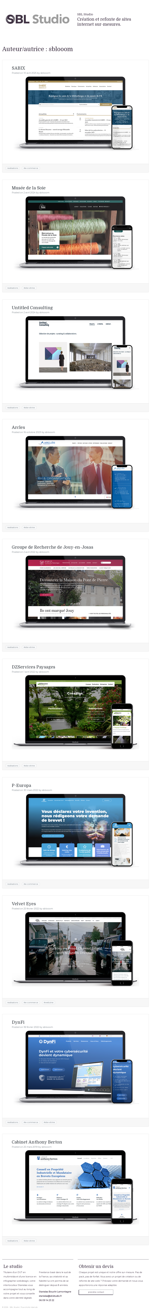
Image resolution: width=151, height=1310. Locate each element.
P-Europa (21, 785)
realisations (12, 168)
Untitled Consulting (32, 307)
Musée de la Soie (29, 188)
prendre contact (96, 1292)
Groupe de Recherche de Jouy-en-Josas (52, 547)
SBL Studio (85, 14)
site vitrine (30, 288)
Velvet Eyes (24, 904)
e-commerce (31, 168)
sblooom (45, 73)
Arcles (18, 427)
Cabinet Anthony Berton (37, 1142)
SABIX (18, 68)
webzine (49, 1002)
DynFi (18, 1022)
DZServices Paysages (33, 667)
